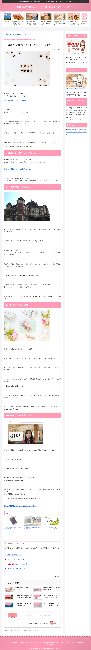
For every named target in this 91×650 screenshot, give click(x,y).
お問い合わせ (51, 644)
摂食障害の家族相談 (30, 39)
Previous (3, 19)
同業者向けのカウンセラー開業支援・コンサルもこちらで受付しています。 (76, 132)
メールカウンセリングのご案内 (62, 642)
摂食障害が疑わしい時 (20, 39)
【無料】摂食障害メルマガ (14, 555)
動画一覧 (73, 642)
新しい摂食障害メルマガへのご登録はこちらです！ (19, 169)
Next (87, 19)
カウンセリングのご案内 (21, 564)
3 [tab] (47, 28)
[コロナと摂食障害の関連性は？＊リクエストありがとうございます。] (52, 521)
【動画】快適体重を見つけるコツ (16, 568)
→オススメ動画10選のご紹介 (74, 119)
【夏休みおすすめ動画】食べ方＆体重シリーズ (17, 34)
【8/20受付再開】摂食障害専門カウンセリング (30, 642)
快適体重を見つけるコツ (48, 642)
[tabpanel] (11, 19)
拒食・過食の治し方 (10, 39)
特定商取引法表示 (80, 642)
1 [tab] (43, 28)
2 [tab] (45, 28)
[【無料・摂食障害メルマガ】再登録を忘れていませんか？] (13, 521)
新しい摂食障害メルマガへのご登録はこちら (17, 100)
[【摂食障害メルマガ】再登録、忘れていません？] (32, 521)
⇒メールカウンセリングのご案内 (75, 88)
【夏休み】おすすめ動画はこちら (16, 559)
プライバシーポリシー (42, 644)
